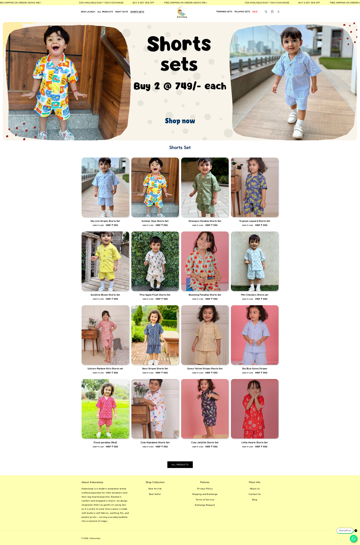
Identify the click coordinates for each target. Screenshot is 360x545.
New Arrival (155, 488)
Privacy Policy (205, 488)
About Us (255, 488)
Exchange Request (205, 504)
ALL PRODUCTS (180, 464)
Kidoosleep (95, 538)
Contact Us (255, 494)
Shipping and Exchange (205, 494)
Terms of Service (205, 499)
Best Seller (155, 494)
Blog (254, 499)
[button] (266, 12)
